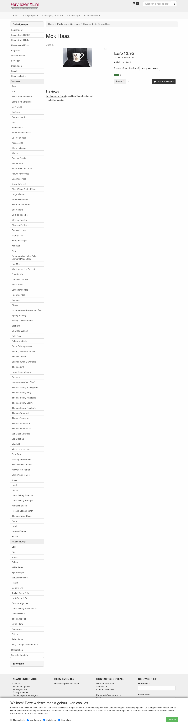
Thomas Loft (18, 366)
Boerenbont (17, 209)
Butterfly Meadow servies (23, 351)
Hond (14, 526)
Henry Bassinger (19, 240)
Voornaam (143, 683)
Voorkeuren (35, 719)
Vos (13, 91)
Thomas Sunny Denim (22, 402)
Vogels (15, 557)
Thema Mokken (19, 618)
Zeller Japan (18, 639)
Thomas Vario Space (21, 428)
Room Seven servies (21, 132)
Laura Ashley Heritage (22, 500)
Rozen (15, 582)
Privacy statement (20, 692)
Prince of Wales (19, 356)
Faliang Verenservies (21, 459)
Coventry (16, 377)
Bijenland (16, 325)
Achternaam (144, 694)
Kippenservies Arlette (22, 464)
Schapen (16, 562)
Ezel (14, 546)
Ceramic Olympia (20, 603)
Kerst (14, 485)
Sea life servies (19, 178)
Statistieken (51, 719)
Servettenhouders (19, 654)
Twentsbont (17, 127)
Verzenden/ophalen (21, 686)
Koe (14, 551)
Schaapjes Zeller (19, 341)
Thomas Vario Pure (21, 423)
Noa (14, 250)
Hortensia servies (20, 199)
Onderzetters (17, 649)
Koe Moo (16, 263)
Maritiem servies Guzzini (23, 269)
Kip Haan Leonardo (21, 204)
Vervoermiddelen (20, 577)
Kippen (15, 490)
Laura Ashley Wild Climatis (24, 608)
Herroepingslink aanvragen (25, 695)
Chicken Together (20, 214)
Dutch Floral (17, 623)
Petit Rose (16, 335)
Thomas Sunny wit (20, 418)
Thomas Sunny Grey (21, 392)
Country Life (17, 587)
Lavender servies (20, 289)
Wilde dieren (18, 567)
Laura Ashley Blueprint (22, 495)
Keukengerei (17, 29)
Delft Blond (17, 106)
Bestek (14, 70)
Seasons (16, 299)
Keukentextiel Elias (20, 45)
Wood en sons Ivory (21, 449)
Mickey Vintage (19, 147)
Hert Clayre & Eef (20, 598)
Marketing (66, 719)
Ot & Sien (16, 454)
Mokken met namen (21, 469)
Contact (16, 683)
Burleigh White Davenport (24, 361)
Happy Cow (17, 235)
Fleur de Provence (20, 173)
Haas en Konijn (19, 541)
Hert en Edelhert (19, 531)
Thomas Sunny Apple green (25, 387)
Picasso (15, 305)
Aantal (119, 81)
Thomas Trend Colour (22, 515)
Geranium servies (20, 279)
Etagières (15, 50)
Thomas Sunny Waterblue (24, 397)
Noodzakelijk (19, 719)
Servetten (15, 60)
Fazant (15, 536)
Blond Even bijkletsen (22, 96)
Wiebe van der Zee (21, 474)
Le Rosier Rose (19, 137)
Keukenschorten (18, 76)
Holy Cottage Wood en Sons (25, 644)
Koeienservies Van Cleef (23, 382)
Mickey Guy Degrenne (22, 320)
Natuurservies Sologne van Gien (27, 310)
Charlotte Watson (20, 330)
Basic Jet (16, 111)
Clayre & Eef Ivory (20, 225)
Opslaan (172, 719)
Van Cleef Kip (18, 438)
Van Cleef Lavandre (21, 433)
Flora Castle (17, 163)
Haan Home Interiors (21, 371)
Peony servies (18, 294)
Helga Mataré (18, 194)
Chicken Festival (19, 219)
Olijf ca (15, 634)
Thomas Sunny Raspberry (24, 407)
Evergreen (17, 628)
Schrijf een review (149, 68)
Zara (14, 86)
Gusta (14, 479)
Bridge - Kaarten (19, 117)
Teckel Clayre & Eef (21, 593)
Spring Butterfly (19, 315)
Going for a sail (19, 183)
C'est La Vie (17, 274)
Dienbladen (16, 65)
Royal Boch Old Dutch (22, 168)
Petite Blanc (17, 284)
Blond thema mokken (22, 101)
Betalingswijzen (19, 689)
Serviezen (15, 81)
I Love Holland (18, 613)
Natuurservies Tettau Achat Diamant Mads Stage (24, 257)
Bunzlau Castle (19, 158)
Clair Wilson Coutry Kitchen (24, 189)
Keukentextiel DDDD (20, 34)
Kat (13, 122)
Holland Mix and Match (22, 510)
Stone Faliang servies (22, 346)
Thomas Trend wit (20, 413)
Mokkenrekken (18, 55)
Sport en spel (18, 572)
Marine (15, 153)
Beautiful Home (19, 230)
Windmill (16, 443)
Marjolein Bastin (19, 505)
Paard (14, 521)
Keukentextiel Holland (21, 40)
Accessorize (17, 142)
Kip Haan (16, 245)
